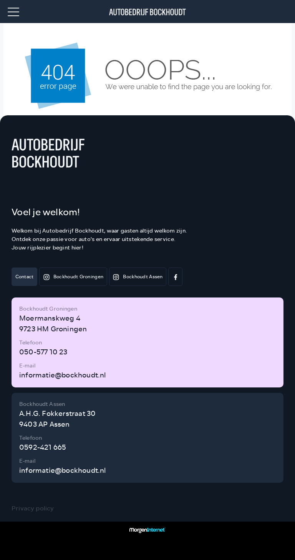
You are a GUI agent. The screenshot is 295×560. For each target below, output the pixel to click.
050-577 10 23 (43, 352)
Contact (24, 276)
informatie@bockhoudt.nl (62, 375)
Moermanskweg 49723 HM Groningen (53, 323)
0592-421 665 (42, 447)
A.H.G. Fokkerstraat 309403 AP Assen (57, 419)
